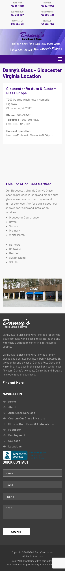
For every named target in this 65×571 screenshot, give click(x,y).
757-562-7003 (47, 22)
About (12, 407)
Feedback (14, 429)
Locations (15, 446)
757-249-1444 (18, 13)
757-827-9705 (47, 4)
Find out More (13, 383)
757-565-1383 (47, 13)
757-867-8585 (18, 4)
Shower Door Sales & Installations (31, 424)
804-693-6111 (17, 22)
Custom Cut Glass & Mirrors (26, 418)
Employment (16, 435)
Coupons (14, 440)
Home (12, 401)
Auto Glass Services (21, 412)
